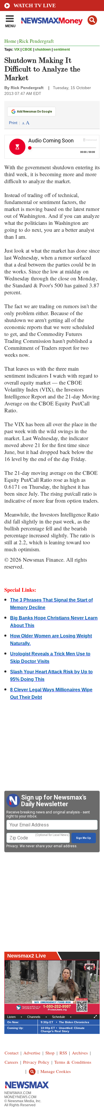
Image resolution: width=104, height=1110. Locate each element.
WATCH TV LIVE (35, 5)
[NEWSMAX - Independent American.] (52, 21)
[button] (92, 20)
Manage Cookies (55, 1071)
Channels (33, 1017)
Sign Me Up (83, 838)
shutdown (43, 49)
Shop (50, 1053)
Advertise (31, 1053)
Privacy (12, 846)
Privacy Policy (36, 1062)
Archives (80, 1053)
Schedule (58, 1017)
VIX (17, 49)
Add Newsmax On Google (34, 111)
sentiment (61, 49)
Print (13, 122)
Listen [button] (11, 1017)
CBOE (27, 49)
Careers (11, 1062)
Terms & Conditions (72, 1062)
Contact (11, 1053)
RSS (63, 1053)
